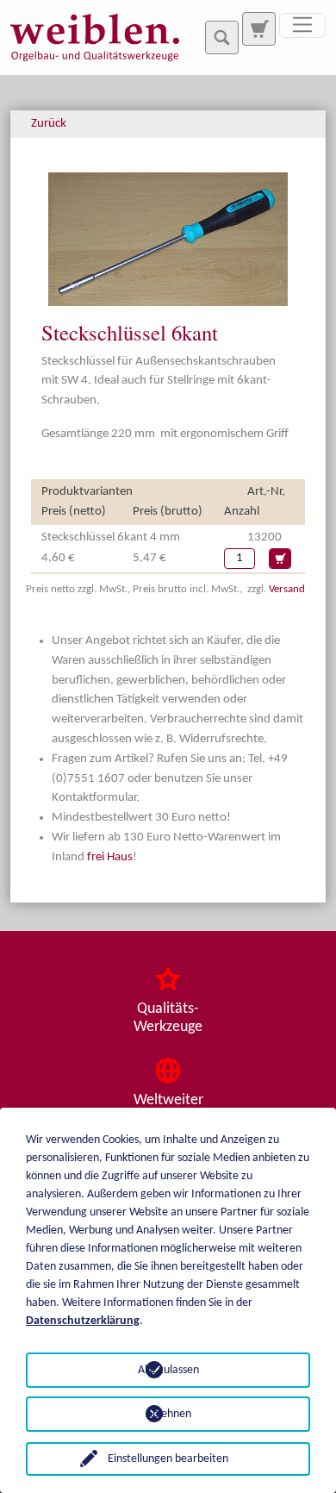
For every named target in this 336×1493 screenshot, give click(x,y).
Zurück (48, 123)
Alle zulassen (168, 1370)
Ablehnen (168, 1414)
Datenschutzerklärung (83, 1321)
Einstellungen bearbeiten (168, 1458)
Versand (287, 589)
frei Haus (110, 857)
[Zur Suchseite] (258, 28)
